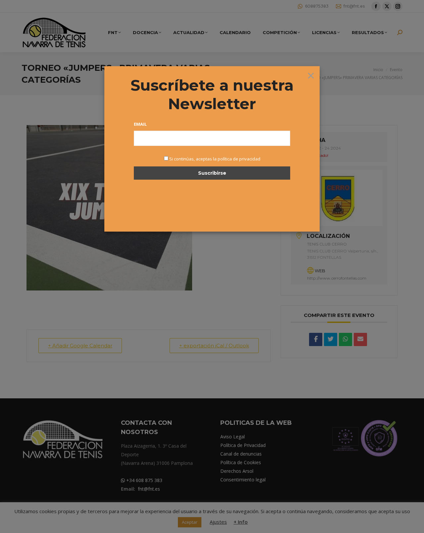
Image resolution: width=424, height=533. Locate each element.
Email (140, 124)
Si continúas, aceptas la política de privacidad (214, 159)
